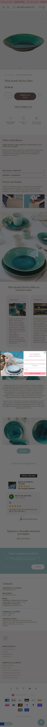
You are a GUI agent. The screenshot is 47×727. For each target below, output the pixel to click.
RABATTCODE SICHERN (35, 373)
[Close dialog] (45, 352)
